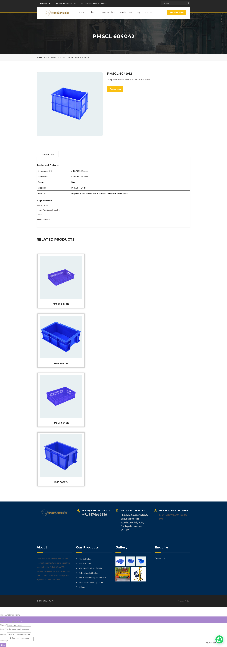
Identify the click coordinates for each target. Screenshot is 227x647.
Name (3, 625)
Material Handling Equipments (92, 577)
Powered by (214, 642)
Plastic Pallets (85, 559)
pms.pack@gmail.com (67, 3)
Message (5, 640)
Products (125, 12)
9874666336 (45, 3)
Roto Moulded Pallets (88, 573)
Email (3, 629)
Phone (3, 634)
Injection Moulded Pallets (90, 568)
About (93, 12)
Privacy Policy (183, 601)
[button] (219, 639)
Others (82, 587)
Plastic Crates (50, 57)
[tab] (48, 154)
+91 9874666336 (94, 514)
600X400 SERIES (65, 57)
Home (81, 12)
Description (48, 154)
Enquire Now (177, 12)
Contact (149, 12)
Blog (137, 12)
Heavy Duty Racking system (91, 582)
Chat (3, 645)
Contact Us (160, 558)
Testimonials (108, 12)
